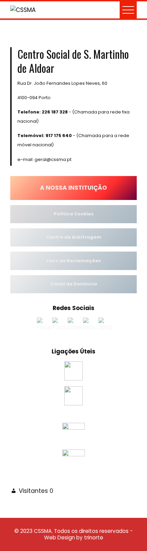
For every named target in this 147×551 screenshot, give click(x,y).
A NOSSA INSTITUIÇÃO (73, 188)
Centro (54, 237)
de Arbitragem (82, 237)
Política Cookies (74, 214)
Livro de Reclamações (73, 260)
